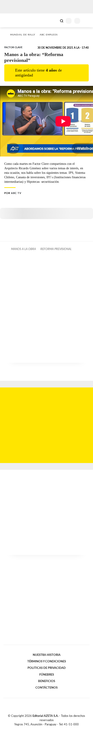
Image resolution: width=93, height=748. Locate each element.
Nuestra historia (46, 655)
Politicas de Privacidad (47, 668)
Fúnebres (46, 674)
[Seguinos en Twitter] (44, 730)
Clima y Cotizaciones (54, 20)
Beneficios (46, 681)
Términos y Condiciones (46, 661)
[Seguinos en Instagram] (54, 730)
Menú (87, 21)
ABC (11, 20)
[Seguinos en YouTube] (49, 730)
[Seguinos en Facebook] (40, 730)
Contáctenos (46, 687)
